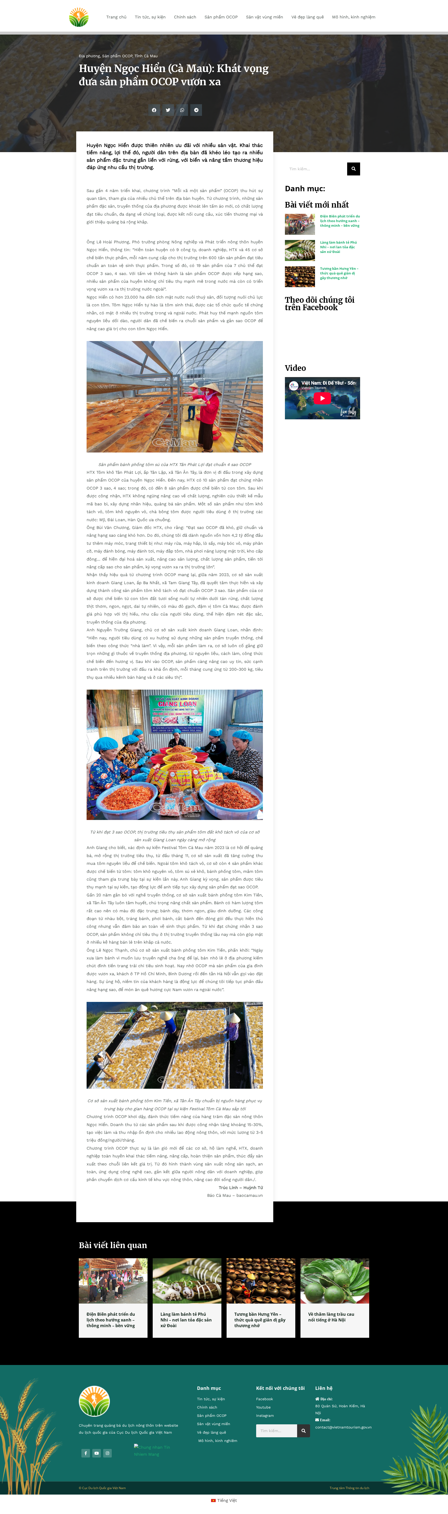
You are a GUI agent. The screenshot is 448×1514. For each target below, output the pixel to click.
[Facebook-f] (85, 1453)
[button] (154, 110)
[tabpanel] (113, 1298)
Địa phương (89, 56)
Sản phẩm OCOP (117, 56)
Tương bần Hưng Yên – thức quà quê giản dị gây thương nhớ (339, 273)
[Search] (353, 168)
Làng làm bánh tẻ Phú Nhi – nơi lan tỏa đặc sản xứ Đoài (338, 247)
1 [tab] (224, 1344)
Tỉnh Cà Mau (146, 56)
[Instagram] (107, 1453)
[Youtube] (96, 1453)
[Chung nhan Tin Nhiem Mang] (157, 1450)
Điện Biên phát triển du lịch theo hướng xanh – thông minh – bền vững (340, 221)
